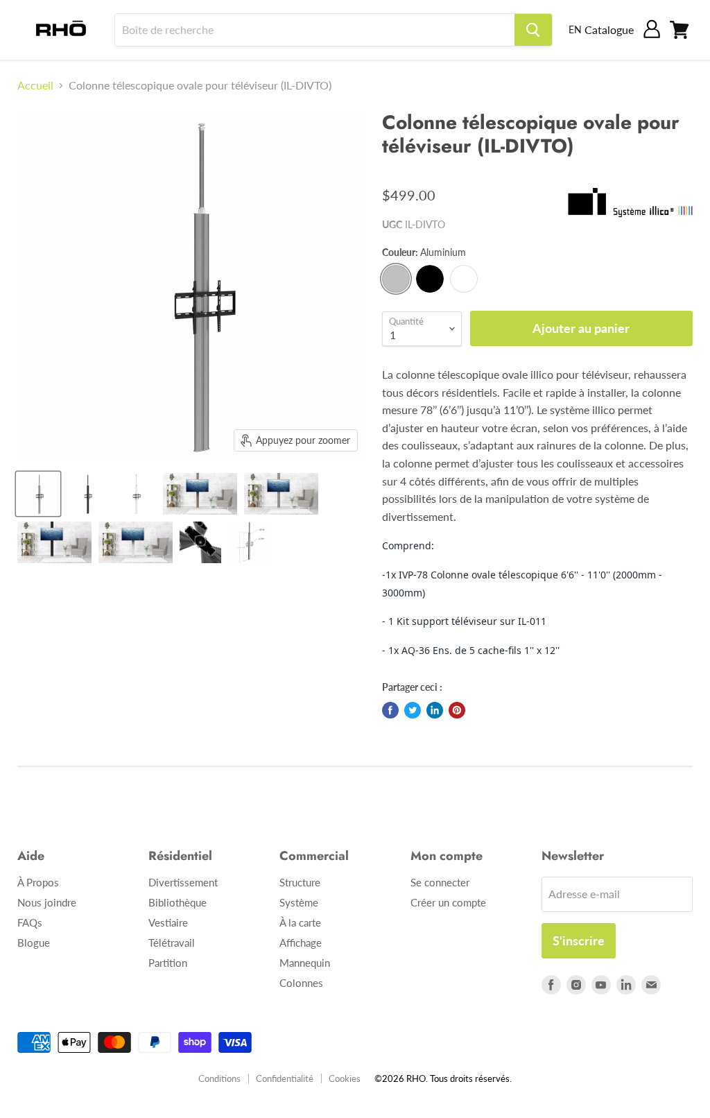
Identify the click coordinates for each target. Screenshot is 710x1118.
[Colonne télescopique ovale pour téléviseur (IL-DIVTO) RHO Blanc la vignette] (135, 494)
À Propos (38, 882)
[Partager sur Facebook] (390, 710)
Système (298, 902)
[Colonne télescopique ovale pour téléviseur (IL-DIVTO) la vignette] (86, 494)
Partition (167, 962)
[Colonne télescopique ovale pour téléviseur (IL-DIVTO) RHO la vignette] (200, 494)
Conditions (219, 1078)
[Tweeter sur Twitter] (412, 710)
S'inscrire (579, 940)
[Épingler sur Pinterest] (457, 710)
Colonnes (301, 983)
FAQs (29, 922)
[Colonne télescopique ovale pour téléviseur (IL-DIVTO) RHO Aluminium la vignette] (38, 494)
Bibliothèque (177, 902)
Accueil (35, 85)
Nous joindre (46, 902)
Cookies (345, 1078)
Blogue (33, 942)
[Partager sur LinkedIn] (434, 710)
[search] (314, 30)
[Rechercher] (533, 30)
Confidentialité (284, 1078)
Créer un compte (448, 902)
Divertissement (183, 882)
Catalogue (609, 29)
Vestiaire (168, 922)
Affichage (300, 942)
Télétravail (171, 942)
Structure (299, 882)
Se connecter (439, 882)
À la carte (300, 922)
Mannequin (304, 962)
